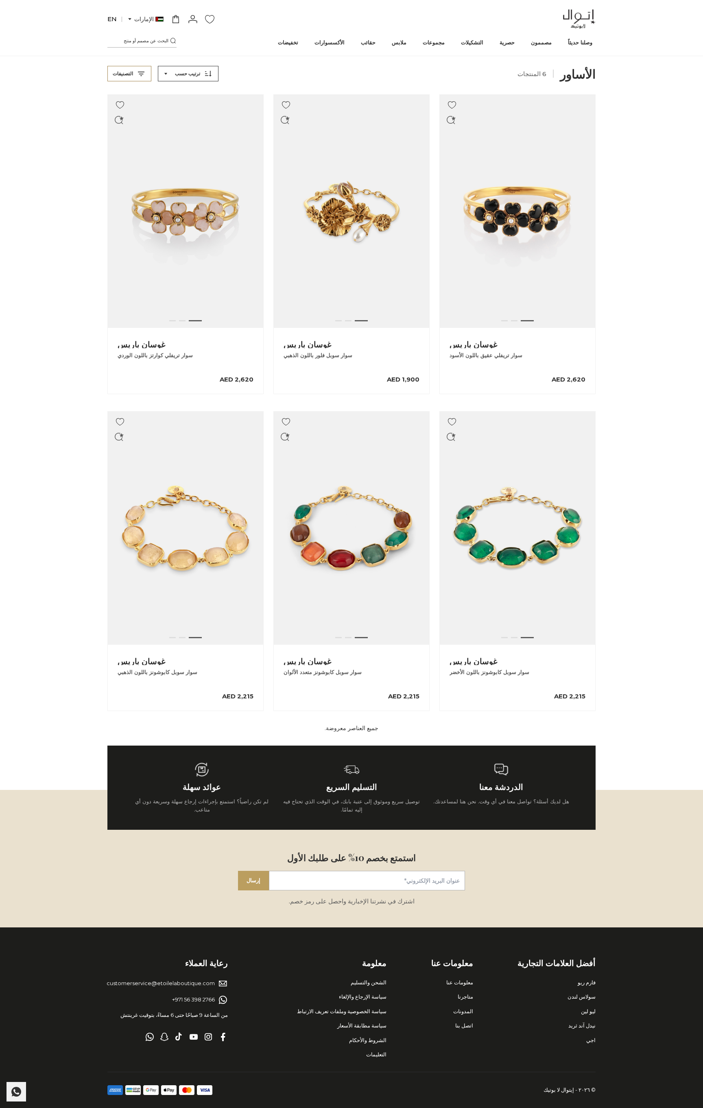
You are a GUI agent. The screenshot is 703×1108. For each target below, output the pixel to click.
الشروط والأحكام (367, 1040)
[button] (145, 19)
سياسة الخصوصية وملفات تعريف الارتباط (341, 1011)
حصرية (507, 42)
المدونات (463, 1011)
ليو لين (588, 1011)
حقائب (368, 42)
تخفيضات (288, 42)
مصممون (541, 42)
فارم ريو (587, 982)
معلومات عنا (459, 982)
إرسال (253, 880)
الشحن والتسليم (368, 982)
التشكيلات (472, 42)
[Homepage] (579, 19)
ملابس (399, 42)
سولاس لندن (582, 996)
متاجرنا (465, 996)
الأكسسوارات (329, 42)
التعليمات (376, 1054)
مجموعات (434, 42)
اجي (591, 1040)
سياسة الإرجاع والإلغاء (362, 996)
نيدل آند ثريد (582, 1025)
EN (112, 19)
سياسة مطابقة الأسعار (361, 1025)
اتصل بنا (464, 1025)
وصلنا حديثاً (580, 42)
